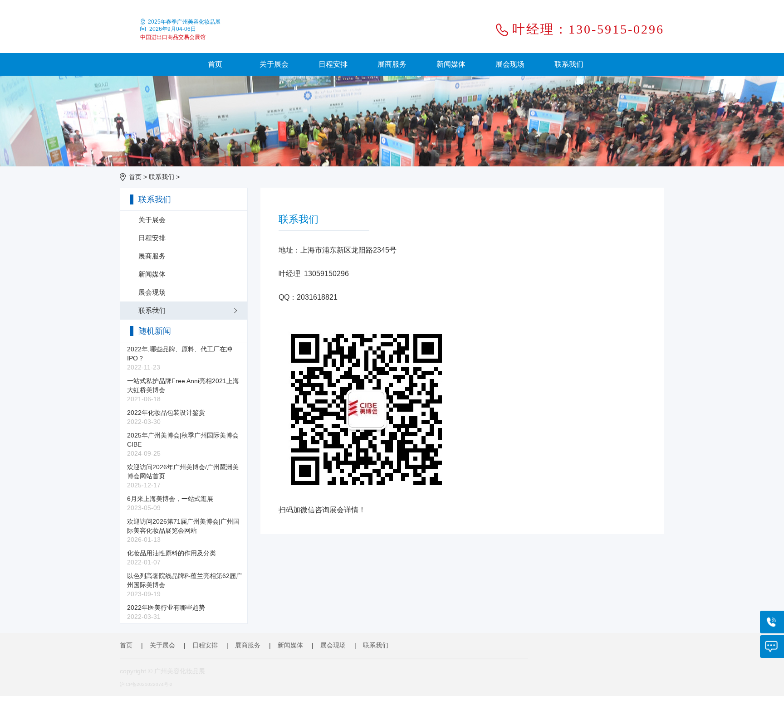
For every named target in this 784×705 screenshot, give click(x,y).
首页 (215, 64)
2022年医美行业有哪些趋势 (166, 612)
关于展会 (274, 64)
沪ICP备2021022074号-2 (146, 684)
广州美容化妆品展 (179, 671)
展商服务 (392, 64)
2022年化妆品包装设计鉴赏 (166, 417)
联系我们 (568, 64)
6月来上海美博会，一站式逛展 (170, 503)
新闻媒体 (451, 64)
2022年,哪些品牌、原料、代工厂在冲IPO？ (179, 358)
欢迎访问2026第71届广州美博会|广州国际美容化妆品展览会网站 (183, 530)
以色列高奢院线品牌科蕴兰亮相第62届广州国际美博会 (184, 585)
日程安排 (333, 64)
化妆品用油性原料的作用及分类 (171, 557)
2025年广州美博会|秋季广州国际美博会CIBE (183, 444)
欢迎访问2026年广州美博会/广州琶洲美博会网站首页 (183, 476)
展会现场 (509, 64)
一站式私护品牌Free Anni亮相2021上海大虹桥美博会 (183, 390)
